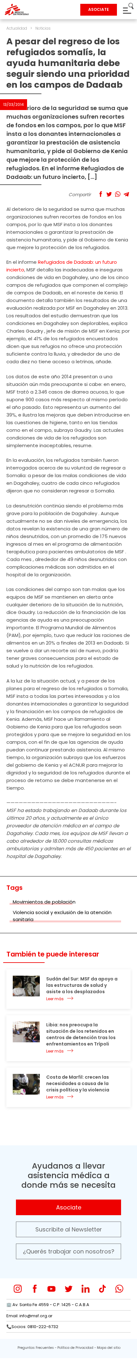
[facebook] (35, 1289)
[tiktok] (102, 1289)
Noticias (43, 28)
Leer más (55, 998)
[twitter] (69, 1289)
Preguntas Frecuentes (36, 1347)
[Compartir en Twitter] (109, 194)
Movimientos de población (44, 901)
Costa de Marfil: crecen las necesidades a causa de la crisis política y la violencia (77, 1083)
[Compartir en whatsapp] (117, 194)
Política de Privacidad (75, 1347)
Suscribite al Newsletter (68, 1229)
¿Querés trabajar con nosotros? (68, 1251)
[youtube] (51, 1289)
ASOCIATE (98, 9)
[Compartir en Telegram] (126, 194)
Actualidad (16, 28)
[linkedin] (86, 1289)
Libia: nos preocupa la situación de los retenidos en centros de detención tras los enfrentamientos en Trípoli (81, 1034)
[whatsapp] (119, 1289)
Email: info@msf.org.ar (29, 1316)
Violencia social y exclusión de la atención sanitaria (62, 916)
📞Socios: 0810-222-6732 (32, 1327)
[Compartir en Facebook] (100, 194)
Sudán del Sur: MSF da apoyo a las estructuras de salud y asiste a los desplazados (82, 985)
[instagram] (18, 1289)
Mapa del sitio (108, 1347)
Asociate (68, 1207)
